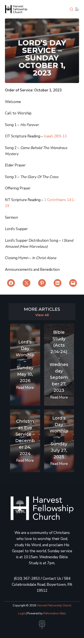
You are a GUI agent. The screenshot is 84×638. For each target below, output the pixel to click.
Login (21, 613)
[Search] (71, 9)
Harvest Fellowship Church (54, 605)
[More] (77, 9)
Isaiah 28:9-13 (55, 136)
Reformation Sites (54, 613)
